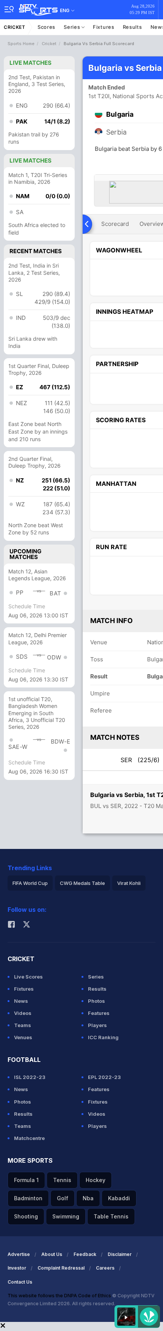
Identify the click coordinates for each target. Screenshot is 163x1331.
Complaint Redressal (61, 1268)
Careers (105, 1268)
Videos (22, 1013)
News (21, 1001)
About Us (51, 1254)
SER (140, 760)
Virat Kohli (129, 883)
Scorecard (115, 223)
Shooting (26, 1216)
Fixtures (103, 27)
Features (99, 1013)
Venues (23, 1037)
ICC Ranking (103, 1037)
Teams (22, 1025)
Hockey (95, 1180)
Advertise (19, 1254)
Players (97, 1025)
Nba (88, 1198)
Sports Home (21, 43)
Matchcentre (29, 1138)
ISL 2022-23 (29, 1077)
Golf (62, 1198)
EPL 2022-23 (104, 1077)
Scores (46, 27)
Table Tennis (111, 1216)
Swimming (65, 1216)
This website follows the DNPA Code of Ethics (60, 1295)
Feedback (85, 1254)
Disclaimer (120, 1254)
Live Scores (28, 977)
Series (73, 27)
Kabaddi (119, 1198)
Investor (17, 1268)
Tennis (62, 1180)
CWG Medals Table (82, 883)
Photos (96, 1001)
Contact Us (20, 1282)
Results (132, 27)
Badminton (28, 1198)
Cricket (14, 27)
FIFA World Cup (30, 883)
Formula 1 (26, 1180)
